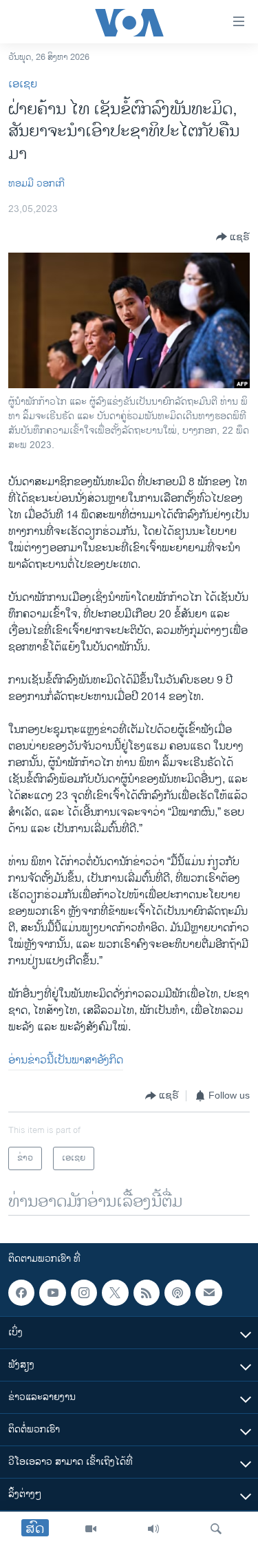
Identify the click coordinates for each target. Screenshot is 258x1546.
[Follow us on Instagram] (84, 1293)
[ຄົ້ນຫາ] (216, 1529)
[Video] (90, 1529)
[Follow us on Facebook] (21, 1293)
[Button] (233, 237)
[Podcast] (177, 1293)
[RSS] (146, 1293)
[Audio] (153, 1529)
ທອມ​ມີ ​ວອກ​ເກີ (36, 183)
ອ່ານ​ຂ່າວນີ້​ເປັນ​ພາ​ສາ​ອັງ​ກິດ (65, 1060)
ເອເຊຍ (22, 84)
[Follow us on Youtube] (52, 1293)
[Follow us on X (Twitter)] (115, 1293)
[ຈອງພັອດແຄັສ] (208, 1293)
